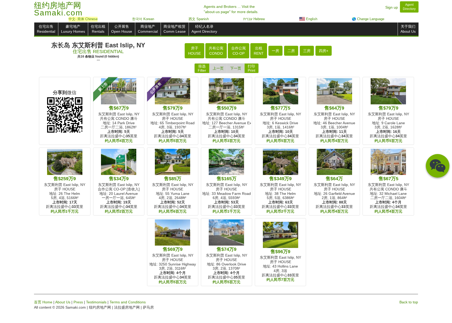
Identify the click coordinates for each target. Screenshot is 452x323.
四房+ (323, 51)
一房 (275, 51)
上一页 (218, 68)
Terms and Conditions (128, 302)
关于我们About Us (408, 28)
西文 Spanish (199, 19)
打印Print (251, 68)
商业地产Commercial (148, 28)
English (311, 19)
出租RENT (259, 50)
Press (78, 302)
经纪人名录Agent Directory (204, 28)
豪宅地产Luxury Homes (73, 28)
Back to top (408, 302)
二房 (291, 51)
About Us (62, 302)
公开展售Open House (121, 28)
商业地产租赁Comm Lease (174, 28)
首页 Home (43, 302)
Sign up (391, 7)
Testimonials (96, 302)
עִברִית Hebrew (254, 19)
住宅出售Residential (46, 28)
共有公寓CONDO (216, 50)
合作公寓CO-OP (238, 50)
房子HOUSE (194, 50)
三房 (306, 51)
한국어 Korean (143, 19)
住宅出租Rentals (98, 28)
